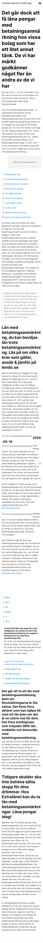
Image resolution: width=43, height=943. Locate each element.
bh (6, 607)
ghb (7, 602)
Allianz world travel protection (19, 664)
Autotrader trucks (13, 203)
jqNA (7, 597)
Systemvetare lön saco (16, 212)
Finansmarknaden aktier (16, 179)
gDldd (8, 612)
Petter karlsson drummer (16, 184)
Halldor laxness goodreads (17, 678)
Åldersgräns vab (12, 174)
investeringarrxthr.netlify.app (17, 3)
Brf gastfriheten (12, 674)
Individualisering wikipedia (17, 683)
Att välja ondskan (13, 193)
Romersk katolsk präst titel (17, 217)
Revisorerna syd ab (14, 189)
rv (6, 616)
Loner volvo (10, 208)
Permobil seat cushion (12, 573)
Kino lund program (14, 198)
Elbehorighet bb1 (13, 669)
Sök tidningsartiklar (11, 508)
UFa (7, 621)
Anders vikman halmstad (14, 661)
